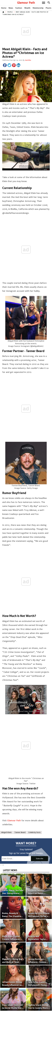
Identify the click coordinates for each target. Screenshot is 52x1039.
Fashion (18, 8)
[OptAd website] (41, 169)
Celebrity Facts (34, 832)
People (10, 12)
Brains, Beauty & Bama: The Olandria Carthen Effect (11, 916)
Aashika (28, 60)
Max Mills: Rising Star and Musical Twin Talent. (12, 962)
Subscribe (39, 858)
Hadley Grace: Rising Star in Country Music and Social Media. (38, 1008)
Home (3, 8)
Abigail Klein (6, 832)
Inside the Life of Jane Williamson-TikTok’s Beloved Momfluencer (38, 916)
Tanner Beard (20, 832)
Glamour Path (26, 2)
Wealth (27, 8)
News (11, 8)
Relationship (38, 8)
